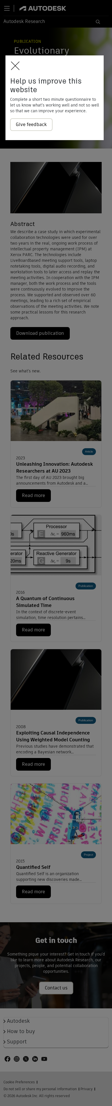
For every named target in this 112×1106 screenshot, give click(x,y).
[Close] (13, 66)
